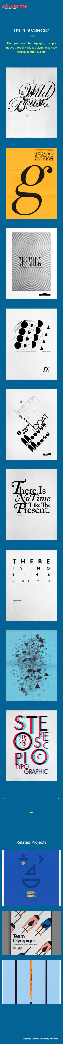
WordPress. (54, 1039)
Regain (26, 1039)
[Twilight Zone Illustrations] (57, 798)
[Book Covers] (5, 798)
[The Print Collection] (31, 102)
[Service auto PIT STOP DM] (15, 5)
